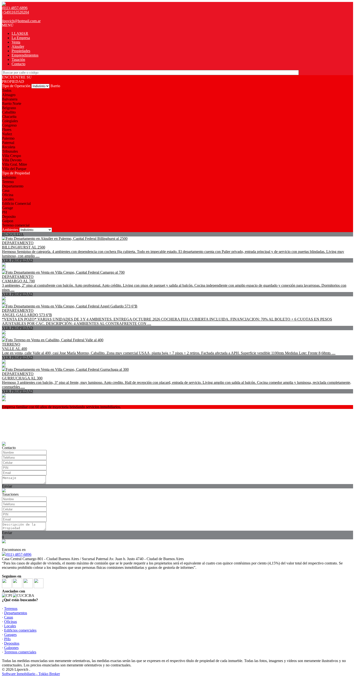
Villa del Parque (14, 169)
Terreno (8, 182)
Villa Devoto (11, 160)
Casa (5, 190)
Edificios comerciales (20, 630)
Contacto (18, 64)
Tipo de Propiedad (16, 173)
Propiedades (21, 51)
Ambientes (10, 230)
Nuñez (7, 134)
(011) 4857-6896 (18, 554)
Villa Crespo (11, 156)
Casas (8, 617)
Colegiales (10, 121)
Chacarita (9, 116)
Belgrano (9, 108)
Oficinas (10, 622)
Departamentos (15, 613)
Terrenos (10, 609)
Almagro (8, 95)
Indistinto (9, 177)
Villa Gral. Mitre (14, 164)
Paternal (8, 143)
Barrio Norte (11, 103)
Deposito (9, 216)
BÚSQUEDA (13, 234)
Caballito (9, 112)
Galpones (11, 648)
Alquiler (18, 46)
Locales (8, 199)
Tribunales (10, 151)
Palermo (8, 138)
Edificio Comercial (16, 203)
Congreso (9, 125)
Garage (7, 208)
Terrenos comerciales (20, 652)
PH (4, 212)
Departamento (12, 186)
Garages (10, 635)
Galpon (7, 221)
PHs (7, 639)
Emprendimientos (25, 55)
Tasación (18, 59)
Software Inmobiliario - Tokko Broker (31, 674)
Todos (6, 90)
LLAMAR (20, 33)
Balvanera (9, 99)
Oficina (7, 195)
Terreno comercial (15, 225)
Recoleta (8, 147)
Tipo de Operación (16, 86)
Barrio (55, 86)
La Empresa (21, 38)
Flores (6, 130)
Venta (16, 42)
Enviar (7, 486)
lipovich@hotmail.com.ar (21, 21)
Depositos (11, 643)
